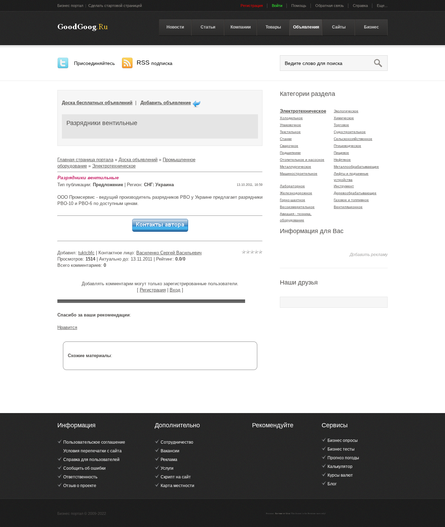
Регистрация (153, 290)
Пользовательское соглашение (94, 442)
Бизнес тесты (341, 449)
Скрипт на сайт (176, 477)
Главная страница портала (85, 159)
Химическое (344, 118)
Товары (273, 27)
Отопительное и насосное (302, 160)
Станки (286, 139)
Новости (175, 27)
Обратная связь (329, 5)
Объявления (306, 27)
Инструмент (344, 186)
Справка (360, 5)
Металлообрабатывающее (356, 166)
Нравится (67, 327)
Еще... (382, 5)
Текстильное (290, 132)
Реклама (169, 459)
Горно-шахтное (292, 200)
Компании (240, 27)
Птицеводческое (347, 146)
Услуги (167, 468)
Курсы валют (340, 475)
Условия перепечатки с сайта (92, 450)
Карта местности (177, 485)
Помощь (298, 5)
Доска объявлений (138, 159)
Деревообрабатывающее (355, 193)
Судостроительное (350, 132)
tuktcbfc (86, 252)
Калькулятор (340, 466)
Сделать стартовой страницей (115, 5)
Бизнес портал (70, 5)
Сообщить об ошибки (84, 468)
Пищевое (341, 153)
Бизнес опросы (342, 440)
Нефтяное (342, 160)
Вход (175, 290)
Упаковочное (290, 125)
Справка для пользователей (91, 459)
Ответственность (80, 477)
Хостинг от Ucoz (282, 513)
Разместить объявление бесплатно (82, 27)
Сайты (339, 27)
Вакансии (170, 450)
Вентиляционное (348, 207)
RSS (154, 62)
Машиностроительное (298, 173)
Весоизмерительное (297, 207)
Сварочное (289, 146)
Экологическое (346, 111)
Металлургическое (295, 166)
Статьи (208, 27)
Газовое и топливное (351, 200)
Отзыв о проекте (79, 485)
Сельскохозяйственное (353, 139)
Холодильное (291, 118)
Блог (332, 483)
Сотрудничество (177, 442)
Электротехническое (114, 165)
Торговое (341, 125)
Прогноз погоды (343, 457)
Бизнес (371, 27)
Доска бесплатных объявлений (97, 102)
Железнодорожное (296, 193)
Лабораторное (292, 186)
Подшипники (290, 153)
